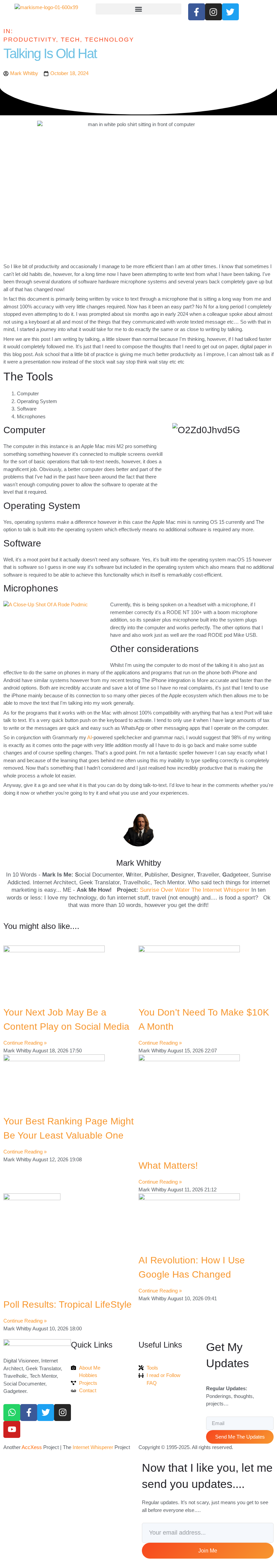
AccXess (32, 1447)
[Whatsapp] (11, 1412)
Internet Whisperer (93, 1447)
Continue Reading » (25, 1043)
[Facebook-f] (28, 1412)
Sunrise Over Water (165, 890)
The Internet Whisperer (221, 890)
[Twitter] (45, 1412)
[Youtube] (11, 1429)
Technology (109, 39)
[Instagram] (62, 1412)
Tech (70, 39)
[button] (138, 9)
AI (89, 737)
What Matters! (168, 1165)
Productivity (29, 39)
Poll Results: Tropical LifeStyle (67, 1304)
